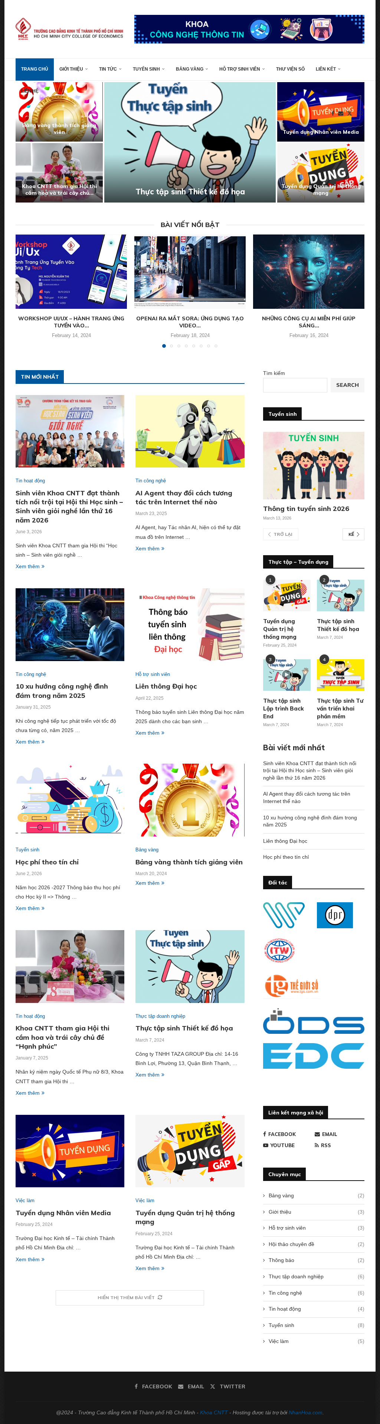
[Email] (340, 113)
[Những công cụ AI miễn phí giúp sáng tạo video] (308, 271)
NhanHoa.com (305, 1412)
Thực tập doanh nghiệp (316, 1276)
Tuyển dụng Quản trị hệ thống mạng (280, 629)
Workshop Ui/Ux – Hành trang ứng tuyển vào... (71, 322)
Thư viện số (290, 69)
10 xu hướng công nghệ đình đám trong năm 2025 (190, 186)
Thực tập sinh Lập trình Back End (283, 708)
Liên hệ (30, 91)
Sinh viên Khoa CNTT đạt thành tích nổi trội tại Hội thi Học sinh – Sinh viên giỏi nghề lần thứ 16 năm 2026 (69, 506)
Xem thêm (28, 566)
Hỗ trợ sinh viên (239, 69)
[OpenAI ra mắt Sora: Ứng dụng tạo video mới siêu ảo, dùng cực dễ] (190, 271)
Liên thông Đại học (321, 132)
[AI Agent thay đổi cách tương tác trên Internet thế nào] (59, 173)
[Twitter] (349, 113)
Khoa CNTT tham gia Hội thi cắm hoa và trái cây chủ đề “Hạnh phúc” (62, 1037)
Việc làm (316, 1341)
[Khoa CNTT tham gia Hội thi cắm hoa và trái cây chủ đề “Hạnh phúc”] (70, 966)
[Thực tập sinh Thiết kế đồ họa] (189, 966)
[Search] (360, 113)
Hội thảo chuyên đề (316, 1244)
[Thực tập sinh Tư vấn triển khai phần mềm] (340, 675)
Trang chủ (34, 69)
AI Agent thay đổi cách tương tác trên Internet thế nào (59, 189)
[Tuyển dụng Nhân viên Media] (70, 1151)
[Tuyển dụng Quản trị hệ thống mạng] (189, 1151)
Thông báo (316, 1260)
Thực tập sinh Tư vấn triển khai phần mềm (340, 708)
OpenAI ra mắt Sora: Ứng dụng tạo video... (190, 322)
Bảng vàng (189, 69)
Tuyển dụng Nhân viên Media (63, 1212)
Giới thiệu (71, 69)
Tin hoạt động (316, 1309)
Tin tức (108, 69)
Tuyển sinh (146, 69)
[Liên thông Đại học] (189, 624)
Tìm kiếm (274, 373)
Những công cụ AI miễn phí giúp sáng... (309, 322)
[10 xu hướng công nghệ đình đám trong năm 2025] (190, 142)
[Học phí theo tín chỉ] (320, 173)
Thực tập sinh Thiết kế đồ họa (184, 1028)
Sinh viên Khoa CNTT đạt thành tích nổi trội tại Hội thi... (59, 128)
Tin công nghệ (316, 1293)
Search (347, 385)
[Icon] (286, 674)
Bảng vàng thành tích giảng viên (189, 862)
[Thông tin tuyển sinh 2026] (313, 465)
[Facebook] (332, 113)
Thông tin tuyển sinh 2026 (306, 508)
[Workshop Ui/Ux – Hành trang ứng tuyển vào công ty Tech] (71, 271)
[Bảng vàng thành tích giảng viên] (189, 800)
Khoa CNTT (214, 1412)
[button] (29, 142)
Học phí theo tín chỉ (321, 193)
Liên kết (326, 69)
